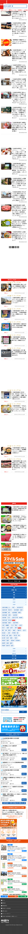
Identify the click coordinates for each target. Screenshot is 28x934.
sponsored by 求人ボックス (14, 735)
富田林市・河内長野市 (15, 640)
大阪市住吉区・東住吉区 (8, 620)
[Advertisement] (14, 140)
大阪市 (13, 607)
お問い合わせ (4, 911)
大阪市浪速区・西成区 (6, 622)
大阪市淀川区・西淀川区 (7, 610)
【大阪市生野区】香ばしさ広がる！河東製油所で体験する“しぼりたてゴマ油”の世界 (19, 286)
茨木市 (3, 627)
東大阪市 (4, 632)
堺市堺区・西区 (15, 632)
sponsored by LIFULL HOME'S (14, 841)
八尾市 (9, 632)
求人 (15, 10)
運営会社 (4, 903)
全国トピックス (4, 10)
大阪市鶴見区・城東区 (16, 612)
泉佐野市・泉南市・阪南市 (7, 643)
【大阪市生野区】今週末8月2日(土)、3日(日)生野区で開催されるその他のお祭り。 (19, 325)
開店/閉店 (20, 10)
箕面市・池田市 (10, 627)
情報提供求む (4, 905)
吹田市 (20, 625)
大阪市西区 (15, 615)
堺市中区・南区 (17, 635)
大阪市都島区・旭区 (6, 612)
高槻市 (14, 630)
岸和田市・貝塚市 (5, 640)
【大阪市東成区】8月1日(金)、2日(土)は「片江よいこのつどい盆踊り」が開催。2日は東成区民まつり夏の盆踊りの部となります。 (19, 395)
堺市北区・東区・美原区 (7, 635)
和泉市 (16, 638)
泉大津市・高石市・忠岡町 (7, 638)
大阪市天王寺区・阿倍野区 (17, 617)
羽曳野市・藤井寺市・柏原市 (7, 645)
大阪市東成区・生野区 (6, 615)
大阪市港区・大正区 (6, 617)
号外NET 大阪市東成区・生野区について (9, 916)
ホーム (3, 900)
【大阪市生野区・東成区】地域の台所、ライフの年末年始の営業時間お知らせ (19, 545)
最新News (11, 10)
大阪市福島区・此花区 (18, 610)
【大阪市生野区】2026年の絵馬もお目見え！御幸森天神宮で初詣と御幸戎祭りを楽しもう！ (19, 508)
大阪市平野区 (15, 622)
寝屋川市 (19, 630)
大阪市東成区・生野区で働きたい (14, 734)
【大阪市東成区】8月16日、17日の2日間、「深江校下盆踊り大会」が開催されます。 (19, 338)
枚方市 (24, 630)
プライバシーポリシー (6, 913)
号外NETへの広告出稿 (6, 908)
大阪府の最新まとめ (6, 607)
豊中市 (18, 627)
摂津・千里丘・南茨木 (6, 630)
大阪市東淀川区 (20, 607)
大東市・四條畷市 (5, 625)
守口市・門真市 (14, 625)
